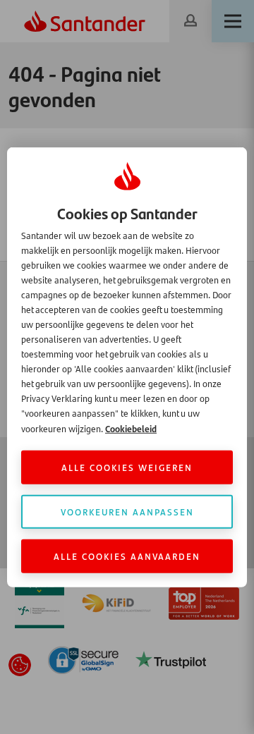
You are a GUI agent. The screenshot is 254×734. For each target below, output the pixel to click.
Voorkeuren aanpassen (127, 511)
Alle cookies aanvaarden (127, 556)
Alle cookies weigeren (127, 467)
